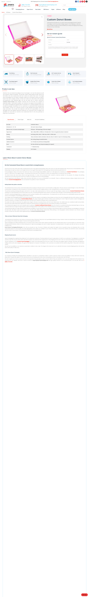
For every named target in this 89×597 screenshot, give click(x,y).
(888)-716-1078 (25, 4)
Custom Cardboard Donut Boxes (43, 205)
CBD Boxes (46, 9)
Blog (64, 9)
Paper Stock (30, 9)
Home (3, 12)
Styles (52, 9)
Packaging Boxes (20, 9)
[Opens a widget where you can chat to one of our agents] (84, 594)
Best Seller (38, 9)
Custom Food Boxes (72, 171)
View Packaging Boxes (53, 1)
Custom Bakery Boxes (26, 198)
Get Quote (72, 9)
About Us (3, 1)
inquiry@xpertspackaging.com (48, 4)
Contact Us (8, 1)
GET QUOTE (65, 54)
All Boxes (58, 9)
